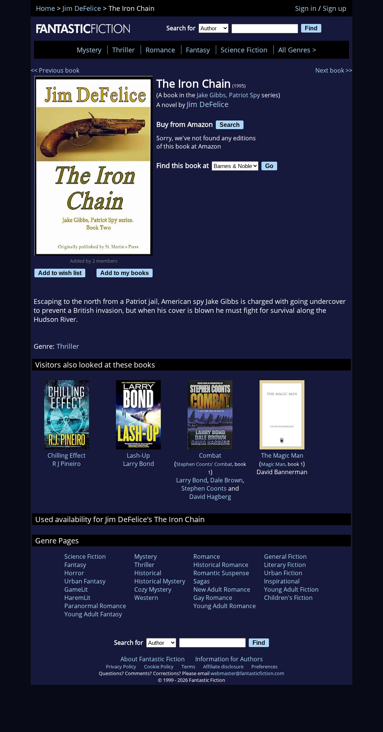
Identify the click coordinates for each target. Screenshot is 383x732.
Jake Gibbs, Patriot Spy (228, 95)
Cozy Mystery (152, 589)
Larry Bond (138, 464)
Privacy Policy (121, 666)
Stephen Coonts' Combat (204, 464)
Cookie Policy (159, 666)
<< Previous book (55, 70)
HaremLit (77, 598)
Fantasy (198, 49)
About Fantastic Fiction (152, 659)
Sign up (334, 8)
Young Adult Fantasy (93, 614)
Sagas (201, 581)
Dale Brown (226, 480)
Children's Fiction (288, 598)
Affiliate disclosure (223, 666)
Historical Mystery (159, 581)
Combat (210, 455)
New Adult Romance (221, 589)
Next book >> (333, 70)
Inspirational (282, 581)
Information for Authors (229, 659)
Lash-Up (138, 455)
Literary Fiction (285, 565)
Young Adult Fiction (291, 589)
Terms (188, 666)
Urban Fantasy (84, 581)
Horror (74, 573)
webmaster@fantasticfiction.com (247, 673)
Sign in (305, 8)
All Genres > (299, 49)
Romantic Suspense (221, 573)
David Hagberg (210, 496)
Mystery (89, 49)
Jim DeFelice (208, 104)
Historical (147, 573)
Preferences (264, 666)
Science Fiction (244, 49)
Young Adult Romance (224, 606)
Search (230, 124)
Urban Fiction (283, 573)
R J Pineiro (66, 464)
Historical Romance (220, 565)
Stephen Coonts (204, 488)
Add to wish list (60, 272)
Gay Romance (212, 598)
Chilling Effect (67, 455)
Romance (160, 49)
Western (146, 598)
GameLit (76, 589)
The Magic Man (282, 455)
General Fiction (285, 556)
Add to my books (124, 272)
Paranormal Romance (95, 606)
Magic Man (273, 464)
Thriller (123, 49)
